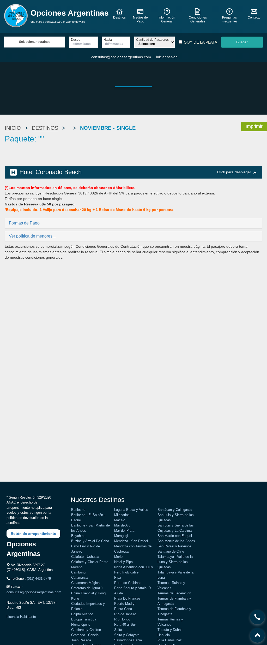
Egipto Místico (82, 614)
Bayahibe (78, 536)
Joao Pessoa (81, 640)
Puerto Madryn (125, 604)
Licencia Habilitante (21, 617)
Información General (167, 19)
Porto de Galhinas (127, 583)
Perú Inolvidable (126, 572)
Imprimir (254, 126)
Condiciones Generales (198, 19)
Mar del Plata (124, 530)
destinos (45, 128)
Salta (118, 630)
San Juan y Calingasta (174, 510)
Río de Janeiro (125, 614)
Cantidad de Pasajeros (152, 39)
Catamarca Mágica (85, 583)
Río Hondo (122, 619)
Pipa (117, 577)
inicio (13, 128)
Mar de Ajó (122, 525)
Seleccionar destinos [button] (34, 41)
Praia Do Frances (127, 598)
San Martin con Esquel (174, 536)
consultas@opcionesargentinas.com (121, 57)
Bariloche (78, 510)
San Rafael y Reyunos (174, 546)
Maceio (119, 520)
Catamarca (79, 577)
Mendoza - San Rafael (131, 541)
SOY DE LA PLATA (200, 42)
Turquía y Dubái (169, 630)
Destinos (119, 17)
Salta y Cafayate (126, 635)
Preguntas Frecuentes (230, 19)
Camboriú (78, 572)
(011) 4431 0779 (39, 579)
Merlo (118, 557)
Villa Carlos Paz (169, 640)
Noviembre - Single (108, 128)
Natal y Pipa (123, 562)
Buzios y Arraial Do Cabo (90, 541)
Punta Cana (123, 609)
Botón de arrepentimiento (33, 533)
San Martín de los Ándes (176, 541)
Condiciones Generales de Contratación (109, 246)
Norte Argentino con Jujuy (133, 567)
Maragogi (121, 536)
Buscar (242, 42)
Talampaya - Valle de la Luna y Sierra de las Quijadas (175, 562)
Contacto (254, 17)
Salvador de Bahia (128, 640)
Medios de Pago (140, 19)
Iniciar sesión (167, 57)
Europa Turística (83, 619)
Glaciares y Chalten (86, 630)
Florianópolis (80, 624)
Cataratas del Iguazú (86, 588)
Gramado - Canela (85, 635)
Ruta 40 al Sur (125, 624)
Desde (75, 39)
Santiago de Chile (170, 551)
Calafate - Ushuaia (85, 557)
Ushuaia (163, 635)
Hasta (108, 39)
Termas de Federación (174, 593)
